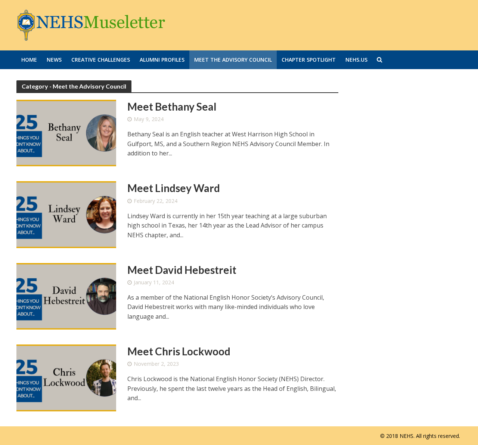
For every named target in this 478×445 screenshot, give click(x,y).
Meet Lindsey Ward (173, 188)
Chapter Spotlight (309, 59)
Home (29, 59)
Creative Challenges (100, 59)
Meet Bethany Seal (172, 106)
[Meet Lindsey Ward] (66, 214)
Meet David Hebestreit (181, 269)
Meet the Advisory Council (233, 59)
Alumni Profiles (162, 59)
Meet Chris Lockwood (178, 351)
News (54, 59)
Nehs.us (356, 59)
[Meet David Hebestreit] (66, 295)
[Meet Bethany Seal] (66, 133)
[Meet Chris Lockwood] (66, 377)
